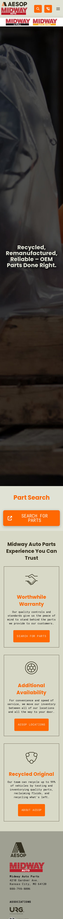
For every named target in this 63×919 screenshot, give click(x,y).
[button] (58, 9)
